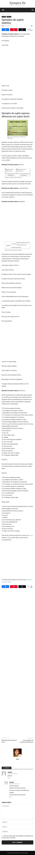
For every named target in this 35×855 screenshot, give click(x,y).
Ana (3, 25)
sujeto (31, 535)
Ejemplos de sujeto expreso (13, 21)
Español (8, 14)
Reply (9, 778)
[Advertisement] (17, 66)
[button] (3, 10)
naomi (10, 772)
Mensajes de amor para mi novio (9, 741)
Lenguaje (9, 16)
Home (3, 14)
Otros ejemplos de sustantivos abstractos (26, 741)
